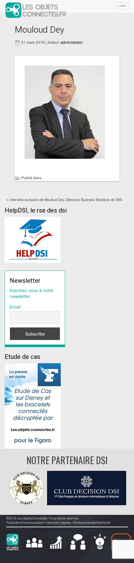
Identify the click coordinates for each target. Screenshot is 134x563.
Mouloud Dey (39, 30)
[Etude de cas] (33, 405)
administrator (71, 42)
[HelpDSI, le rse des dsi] (32, 239)
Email (15, 307)
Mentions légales (59, 522)
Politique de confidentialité (91, 522)
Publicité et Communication (25, 522)
